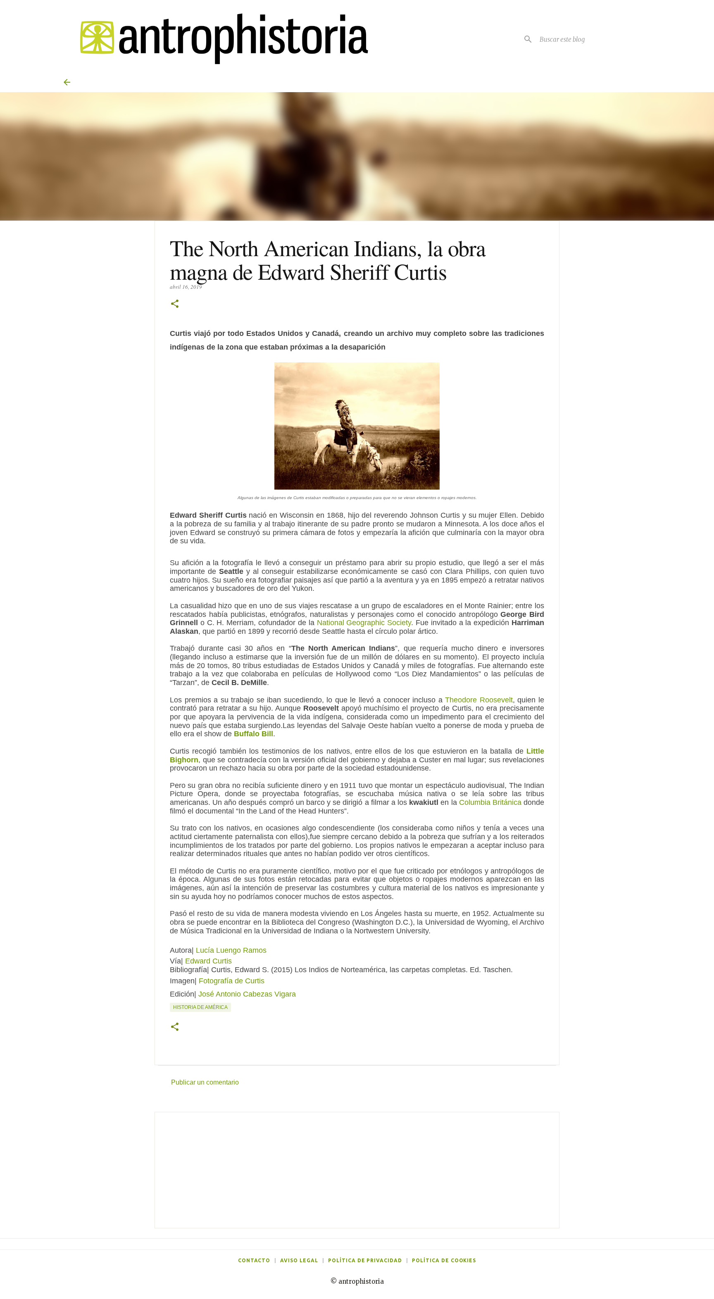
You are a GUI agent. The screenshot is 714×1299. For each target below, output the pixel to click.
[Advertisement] (357, 1170)
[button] (175, 304)
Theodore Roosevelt (479, 700)
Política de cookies (444, 1260)
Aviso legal (299, 1260)
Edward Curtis (208, 961)
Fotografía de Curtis (231, 981)
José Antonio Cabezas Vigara (247, 994)
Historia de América (200, 1007)
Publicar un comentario (205, 1082)
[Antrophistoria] (219, 39)
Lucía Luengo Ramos (231, 950)
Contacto (254, 1260)
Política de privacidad (365, 1260)
